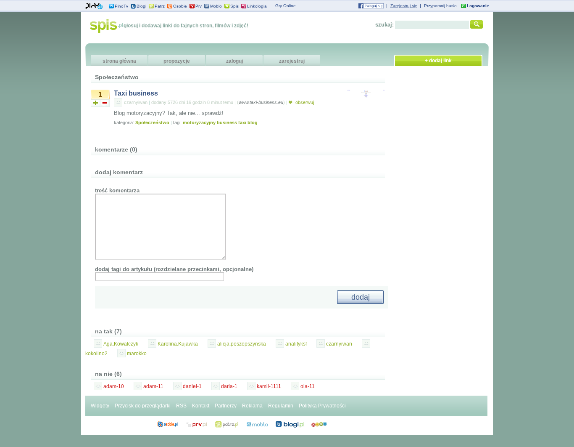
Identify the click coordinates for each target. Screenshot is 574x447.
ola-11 (307, 386)
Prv (198, 6)
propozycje (176, 61)
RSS (181, 406)
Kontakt (200, 406)
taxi (242, 122)
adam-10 (113, 386)
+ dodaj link (438, 61)
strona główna (119, 61)
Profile (167, 424)
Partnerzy (226, 406)
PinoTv (121, 6)
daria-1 (229, 386)
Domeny (196, 424)
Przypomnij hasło (440, 5)
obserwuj (304, 102)
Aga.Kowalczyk (120, 344)
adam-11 (153, 386)
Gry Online (285, 5)
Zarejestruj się (403, 5)
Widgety (100, 406)
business (227, 122)
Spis (234, 6)
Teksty (257, 424)
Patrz (160, 6)
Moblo (216, 6)
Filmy (226, 424)
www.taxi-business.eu (261, 102)
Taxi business (136, 93)
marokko (137, 354)
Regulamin (280, 406)
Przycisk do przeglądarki (143, 406)
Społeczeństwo (152, 122)
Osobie (180, 6)
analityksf (296, 344)
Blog (289, 424)
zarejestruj (292, 61)
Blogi (141, 6)
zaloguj (234, 61)
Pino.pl (94, 6)
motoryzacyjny (199, 122)
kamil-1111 (269, 386)
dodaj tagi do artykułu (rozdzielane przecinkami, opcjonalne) (174, 269)
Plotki (319, 424)
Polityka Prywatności (322, 406)
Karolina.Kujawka (178, 344)
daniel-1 (192, 386)
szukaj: (384, 24)
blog (253, 122)
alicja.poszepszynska (241, 344)
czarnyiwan (135, 102)
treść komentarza (117, 190)
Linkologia (257, 6)
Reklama (252, 406)
